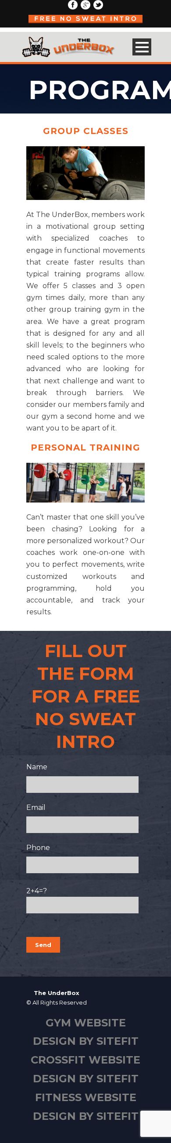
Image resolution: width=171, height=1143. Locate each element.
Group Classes (85, 131)
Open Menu (141, 46)
